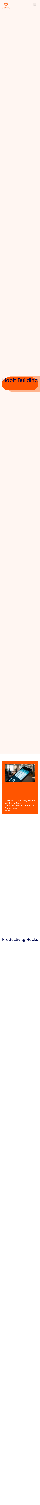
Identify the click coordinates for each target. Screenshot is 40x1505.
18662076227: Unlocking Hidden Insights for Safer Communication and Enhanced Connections (20, 804)
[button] (34, 4)
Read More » (8, 810)
